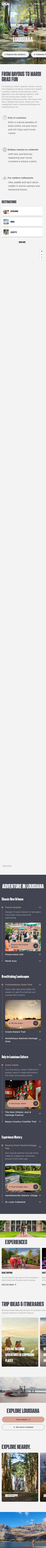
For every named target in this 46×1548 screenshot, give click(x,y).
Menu (37, 4)
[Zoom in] (41, 251)
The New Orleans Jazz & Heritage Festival (18, 1114)
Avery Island (11, 1064)
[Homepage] (5, 5)
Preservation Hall (14, 954)
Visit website (22, 1419)
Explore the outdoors (16, 54)
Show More (22, 242)
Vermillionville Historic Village (21, 1195)
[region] (23, 558)
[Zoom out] (41, 254)
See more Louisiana (24, 1427)
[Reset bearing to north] (41, 257)
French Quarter (13, 907)
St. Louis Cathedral (15, 1202)
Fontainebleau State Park (18, 984)
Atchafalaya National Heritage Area (21, 1040)
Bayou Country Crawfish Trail (20, 1121)
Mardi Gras (11, 960)
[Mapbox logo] (7, 866)
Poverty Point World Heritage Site (20, 1147)
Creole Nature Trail (15, 1031)
